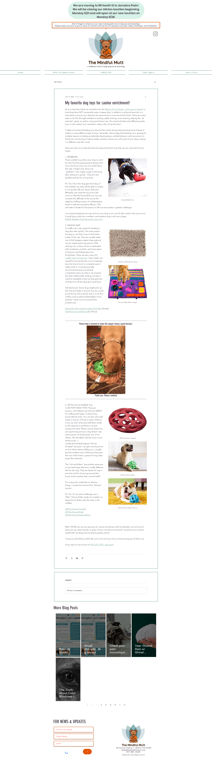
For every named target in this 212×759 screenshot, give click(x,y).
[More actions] (145, 97)
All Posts (58, 82)
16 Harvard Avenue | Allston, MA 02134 (133, 748)
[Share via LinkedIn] (77, 558)
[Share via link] (82, 558)
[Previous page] (92, 705)
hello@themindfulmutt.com (133, 750)
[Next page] (120, 705)
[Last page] (125, 705)
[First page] (87, 705)
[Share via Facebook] (66, 558)
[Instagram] (155, 34)
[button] (63, 72)
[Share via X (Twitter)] (72, 558)
